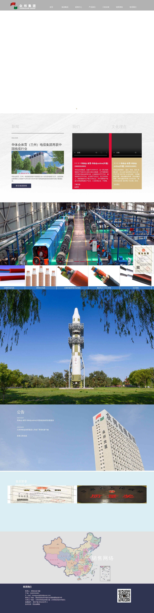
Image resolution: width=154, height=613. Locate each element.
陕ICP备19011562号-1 (40, 602)
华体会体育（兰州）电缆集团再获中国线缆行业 (37, 146)
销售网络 (103, 558)
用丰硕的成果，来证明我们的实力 (26, 485)
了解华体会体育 (77, 184)
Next (148, 235)
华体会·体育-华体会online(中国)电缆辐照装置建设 (35, 420)
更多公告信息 (22, 436)
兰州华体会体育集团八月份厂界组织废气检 (33, 430)
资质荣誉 (21, 481)
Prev (6, 235)
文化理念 (117, 184)
